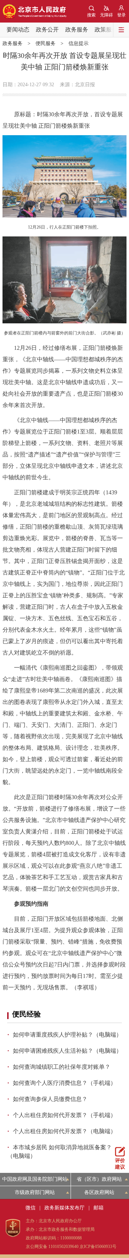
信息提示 (78, 43)
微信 (30, 1207)
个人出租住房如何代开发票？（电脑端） (64, 1131)
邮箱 (99, 1207)
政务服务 (76, 29)
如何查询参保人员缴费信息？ (50, 1099)
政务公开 (47, 29)
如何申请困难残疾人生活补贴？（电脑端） (67, 1051)
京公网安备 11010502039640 (52, 1246)
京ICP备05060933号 (98, 1246)
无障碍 (106, 15)
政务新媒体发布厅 (64, 1207)
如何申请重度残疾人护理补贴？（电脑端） (67, 1035)
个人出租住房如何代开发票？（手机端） (64, 1115)
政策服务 (106, 29)
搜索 (91, 15)
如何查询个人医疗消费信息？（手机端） (64, 1083)
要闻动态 (17, 29)
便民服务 (45, 43)
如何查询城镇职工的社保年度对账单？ (61, 1067)
